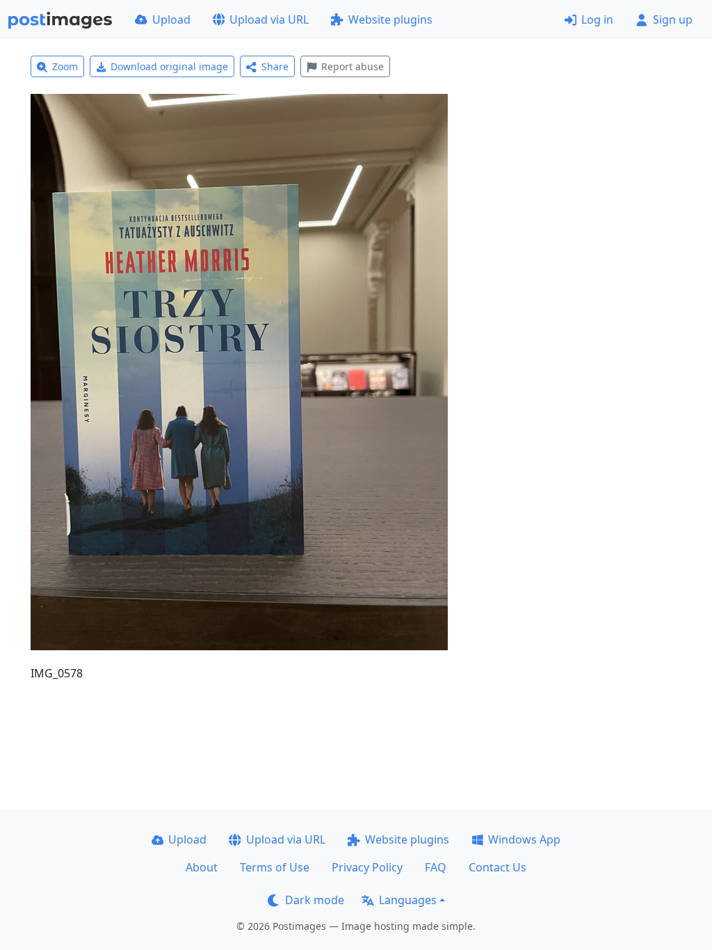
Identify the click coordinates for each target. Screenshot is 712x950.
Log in (597, 19)
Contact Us (497, 867)
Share (275, 66)
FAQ (435, 867)
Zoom (65, 66)
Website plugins (390, 19)
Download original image (169, 66)
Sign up (673, 19)
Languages (408, 900)
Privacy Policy (367, 867)
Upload (171, 19)
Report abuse (352, 66)
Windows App (524, 839)
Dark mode (314, 900)
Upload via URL (269, 19)
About (202, 867)
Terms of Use (274, 867)
